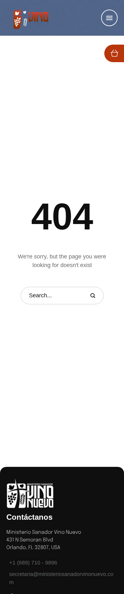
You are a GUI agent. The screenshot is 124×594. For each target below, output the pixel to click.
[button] (106, 567)
